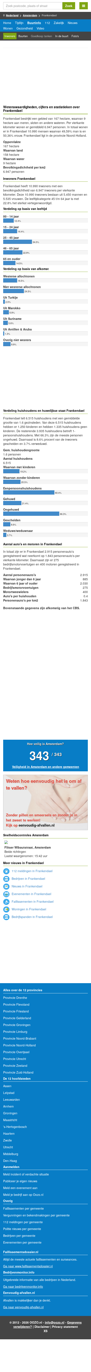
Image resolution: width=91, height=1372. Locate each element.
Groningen (10, 1113)
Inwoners (9, 36)
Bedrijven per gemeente (19, 1235)
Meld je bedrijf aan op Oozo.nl (23, 1194)
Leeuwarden (11, 1099)
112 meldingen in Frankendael (31, 871)
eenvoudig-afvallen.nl (37, 825)
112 (47, 23)
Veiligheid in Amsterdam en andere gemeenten (45, 767)
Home (7, 23)
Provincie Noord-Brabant (19, 1038)
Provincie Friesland (16, 1011)
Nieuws (72, 23)
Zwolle (7, 1140)
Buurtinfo (34, 23)
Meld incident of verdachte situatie (26, 1174)
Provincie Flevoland (16, 1004)
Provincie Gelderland (17, 1018)
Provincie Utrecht (14, 1059)
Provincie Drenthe (15, 997)
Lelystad (8, 1093)
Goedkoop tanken (41, 36)
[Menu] (83, 5)
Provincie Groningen (16, 1025)
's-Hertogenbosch (15, 1127)
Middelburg (10, 1154)
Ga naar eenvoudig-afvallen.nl (23, 1307)
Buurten (23, 36)
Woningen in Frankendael (28, 909)
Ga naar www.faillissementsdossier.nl (28, 1266)
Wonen (8, 28)
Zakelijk (59, 23)
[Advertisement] (45, 77)
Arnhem (8, 1106)
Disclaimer (42, 1326)
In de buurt (61, 36)
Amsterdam (30, 15)
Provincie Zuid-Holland (18, 1072)
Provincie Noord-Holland (19, 1045)
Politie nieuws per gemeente (22, 1229)
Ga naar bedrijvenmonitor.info (23, 1286)
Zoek (68, 6)
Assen (7, 1086)
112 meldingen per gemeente (23, 1222)
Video (40, 28)
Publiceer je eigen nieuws (20, 1181)
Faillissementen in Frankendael (32, 901)
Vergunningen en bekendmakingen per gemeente (36, 1215)
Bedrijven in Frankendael (28, 878)
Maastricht (10, 1120)
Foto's (75, 36)
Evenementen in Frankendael (31, 894)
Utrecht (8, 1147)
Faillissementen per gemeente (23, 1208)
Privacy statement (65, 1326)
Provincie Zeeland (15, 1065)
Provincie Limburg (15, 1031)
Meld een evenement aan (20, 1188)
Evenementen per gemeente (22, 1242)
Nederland (12, 15)
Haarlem (9, 1133)
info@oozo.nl (54, 1322)
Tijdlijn (19, 23)
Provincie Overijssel (16, 1052)
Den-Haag (10, 1160)
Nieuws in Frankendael (26, 886)
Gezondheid (25, 28)
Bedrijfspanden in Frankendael (32, 917)
